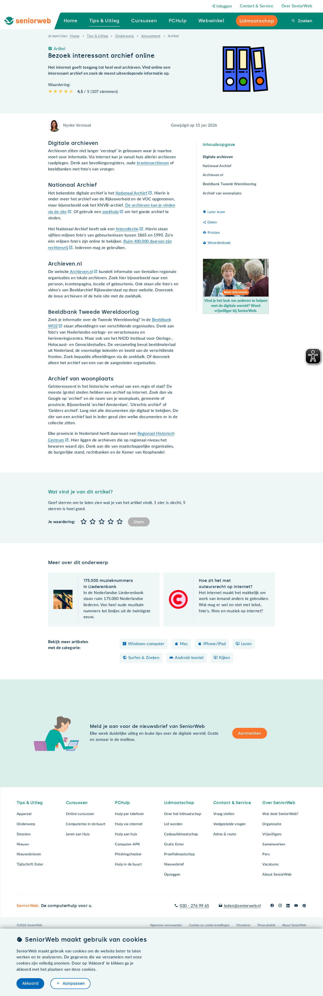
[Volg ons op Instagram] (280, 906)
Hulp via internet (128, 824)
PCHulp (122, 802)
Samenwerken (273, 844)
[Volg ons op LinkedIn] (288, 906)
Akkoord (30, 983)
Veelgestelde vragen (229, 824)
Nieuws (23, 844)
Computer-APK (127, 844)
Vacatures (270, 864)
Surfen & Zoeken (143, 658)
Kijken (224, 658)
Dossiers (24, 834)
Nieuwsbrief (174, 864)
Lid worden (173, 824)
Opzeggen (172, 874)
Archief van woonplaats (222, 193)
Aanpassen (73, 983)
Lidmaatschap (179, 802)
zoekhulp (110, 212)
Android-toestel (189, 658)
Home (75, 36)
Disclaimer (243, 925)
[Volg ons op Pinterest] (304, 906)
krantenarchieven (153, 163)
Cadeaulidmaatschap (181, 834)
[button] (83, 521)
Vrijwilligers (272, 834)
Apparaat (24, 814)
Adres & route (224, 834)
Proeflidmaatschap (179, 854)
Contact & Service (256, 6)
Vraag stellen (223, 814)
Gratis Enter (174, 844)
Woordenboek (219, 243)
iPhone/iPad (214, 644)
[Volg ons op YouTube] (296, 906)
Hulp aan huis (126, 834)
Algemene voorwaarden (166, 925)
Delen (212, 222)
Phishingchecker (128, 854)
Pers (266, 854)
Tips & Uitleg (97, 36)
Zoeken (304, 20)
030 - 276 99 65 (194, 906)
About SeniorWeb (276, 874)
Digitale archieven (218, 157)
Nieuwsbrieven (29, 854)
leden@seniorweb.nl (242, 906)
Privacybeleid (266, 925)
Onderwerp (124, 36)
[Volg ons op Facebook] (272, 906)
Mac (184, 644)
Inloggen (223, 6)
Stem (139, 522)
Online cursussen (80, 814)
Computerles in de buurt (86, 824)
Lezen (246, 644)
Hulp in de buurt (128, 864)
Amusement (151, 36)
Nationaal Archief (131, 193)
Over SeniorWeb (296, 6)
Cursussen (77, 802)
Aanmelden (249, 733)
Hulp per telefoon (129, 814)
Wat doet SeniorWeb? (280, 814)
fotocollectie (127, 229)
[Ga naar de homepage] (31, 21)
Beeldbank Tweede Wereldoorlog (229, 184)
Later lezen (216, 212)
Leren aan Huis (78, 834)
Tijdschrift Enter (30, 864)
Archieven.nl (81, 272)
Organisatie (271, 824)
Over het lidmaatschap (182, 814)
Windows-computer (146, 644)
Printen (214, 232)
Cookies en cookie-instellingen (209, 925)
